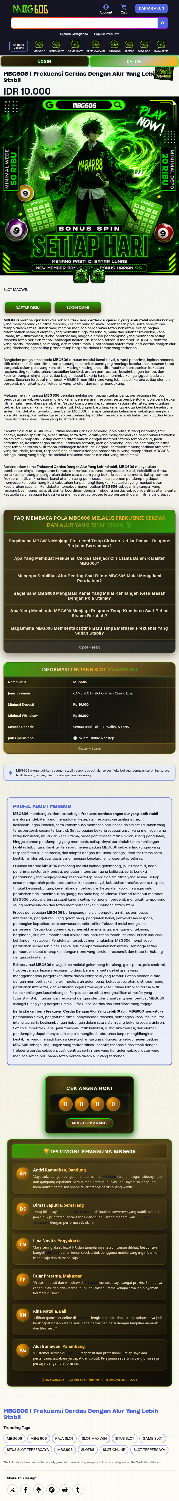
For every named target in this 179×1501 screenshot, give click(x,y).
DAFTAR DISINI (28, 308)
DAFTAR (134, 61)
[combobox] (84, 23)
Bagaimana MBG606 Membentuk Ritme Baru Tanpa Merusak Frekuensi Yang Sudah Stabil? (89, 630)
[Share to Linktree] (38, 1489)
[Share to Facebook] (25, 1489)
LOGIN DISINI (78, 308)
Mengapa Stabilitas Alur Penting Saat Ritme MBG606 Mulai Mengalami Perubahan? (89, 578)
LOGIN (44, 61)
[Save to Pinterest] (51, 1489)
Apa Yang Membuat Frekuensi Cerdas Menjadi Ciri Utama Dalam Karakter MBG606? (89, 561)
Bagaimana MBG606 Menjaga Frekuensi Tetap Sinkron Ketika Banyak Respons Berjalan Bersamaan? (89, 543)
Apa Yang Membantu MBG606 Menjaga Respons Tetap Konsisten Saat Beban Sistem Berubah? (89, 613)
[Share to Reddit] (64, 1489)
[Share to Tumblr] (77, 1489)
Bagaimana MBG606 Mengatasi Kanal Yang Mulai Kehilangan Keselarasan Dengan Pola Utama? (89, 596)
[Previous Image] (3, 187)
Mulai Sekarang (89, 1123)
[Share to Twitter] (12, 1489)
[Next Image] (175, 187)
